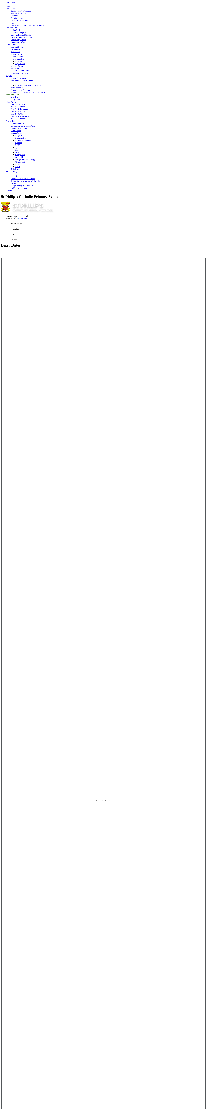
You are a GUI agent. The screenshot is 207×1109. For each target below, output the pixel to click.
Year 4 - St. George (18, 114)
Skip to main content (9, 2)
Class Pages (11, 102)
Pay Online (20, 64)
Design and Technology (25, 159)
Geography (20, 155)
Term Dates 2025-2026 (20, 71)
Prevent (14, 183)
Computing (20, 162)
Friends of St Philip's (19, 20)
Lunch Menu (20, 61)
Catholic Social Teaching (21, 37)
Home (8, 6)
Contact (9, 190)
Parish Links (16, 30)
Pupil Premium (17, 87)
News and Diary (12, 95)
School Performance (19, 78)
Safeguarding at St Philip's (22, 186)
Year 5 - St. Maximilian (20, 116)
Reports (9, 75)
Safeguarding (11, 171)
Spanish (18, 147)
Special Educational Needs (22, 80)
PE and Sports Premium (20, 90)
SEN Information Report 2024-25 (29, 85)
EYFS (17, 166)
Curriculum (10, 121)
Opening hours (17, 47)
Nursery (14, 23)
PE (16, 150)
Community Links (18, 40)
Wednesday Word (18, 42)
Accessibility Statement (25, 83)
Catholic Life (11, 28)
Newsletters (15, 97)
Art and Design (21, 157)
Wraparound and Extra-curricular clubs (27, 25)
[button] (8, 222)
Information (11, 44)
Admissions (15, 52)
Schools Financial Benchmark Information (28, 92)
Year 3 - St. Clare (18, 111)
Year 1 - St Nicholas (19, 107)
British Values (16, 169)
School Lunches (17, 59)
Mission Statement (18, 13)
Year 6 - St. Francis (18, 119)
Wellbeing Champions (20, 188)
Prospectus (15, 49)
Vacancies (15, 68)
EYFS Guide (16, 131)
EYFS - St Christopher (20, 104)
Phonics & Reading (19, 128)
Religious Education (24, 140)
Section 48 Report (18, 32)
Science (18, 143)
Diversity (14, 176)
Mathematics (20, 138)
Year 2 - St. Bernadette (20, 109)
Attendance (15, 174)
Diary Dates (16, 99)
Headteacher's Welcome (21, 11)
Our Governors (17, 18)
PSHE (17, 145)
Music (18, 164)
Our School (10, 8)
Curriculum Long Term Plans (23, 126)
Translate (23, 218)
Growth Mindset (17, 123)
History (18, 152)
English (18, 135)
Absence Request (18, 66)
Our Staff (14, 16)
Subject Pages (16, 133)
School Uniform (17, 54)
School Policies (17, 56)
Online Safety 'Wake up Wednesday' (26, 181)
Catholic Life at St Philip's (22, 35)
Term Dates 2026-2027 (20, 73)
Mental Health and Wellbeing (23, 178)
